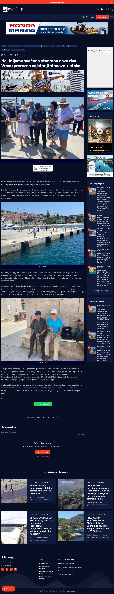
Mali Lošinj (5, 50)
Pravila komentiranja (8, 432)
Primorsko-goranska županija (33, 46)
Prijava (92, 17)
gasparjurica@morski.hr (75, 567)
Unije (52, 46)
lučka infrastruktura (15, 46)
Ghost (62, 591)
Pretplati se (102, 17)
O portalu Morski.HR (45, 563)
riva (47, 46)
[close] (111, 2)
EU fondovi (60, 46)
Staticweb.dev (71, 591)
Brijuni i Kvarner (71, 46)
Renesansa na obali (18, 50)
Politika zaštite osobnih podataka (46, 572)
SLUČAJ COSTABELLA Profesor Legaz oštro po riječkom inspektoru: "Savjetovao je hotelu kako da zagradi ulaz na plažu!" (41, 526)
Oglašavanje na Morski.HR (44, 567)
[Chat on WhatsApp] (43, 404)
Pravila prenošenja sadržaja (45, 578)
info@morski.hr (69, 563)
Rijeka (4, 46)
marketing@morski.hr (71, 571)
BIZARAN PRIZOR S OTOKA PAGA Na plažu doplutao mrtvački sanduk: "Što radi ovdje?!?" (104, 221)
